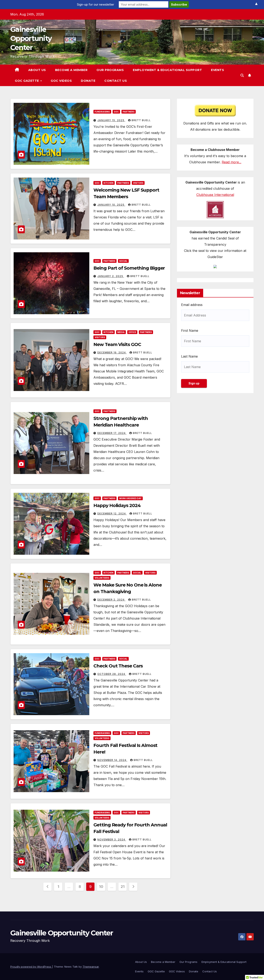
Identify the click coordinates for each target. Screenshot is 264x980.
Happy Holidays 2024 (116, 505)
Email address (192, 305)
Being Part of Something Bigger (129, 268)
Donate (88, 81)
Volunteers (102, 578)
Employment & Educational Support (167, 70)
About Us (37, 70)
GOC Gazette (27, 81)
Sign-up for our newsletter (95, 4)
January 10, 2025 (111, 204)
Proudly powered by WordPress (31, 966)
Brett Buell (141, 120)
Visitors (138, 183)
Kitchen (108, 183)
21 (122, 886)
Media (121, 332)
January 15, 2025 (111, 120)
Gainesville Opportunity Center (31, 38)
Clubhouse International (215, 195)
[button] (242, 75)
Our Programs (110, 70)
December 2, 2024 (111, 599)
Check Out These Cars (118, 666)
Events (217, 70)
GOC (116, 111)
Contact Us (115, 81)
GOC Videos (61, 81)
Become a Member (71, 70)
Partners (128, 111)
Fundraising (102, 111)
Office (132, 332)
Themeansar (90, 966)
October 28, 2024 (111, 673)
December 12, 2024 (112, 513)
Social (123, 261)
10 (101, 886)
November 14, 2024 (112, 760)
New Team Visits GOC (117, 344)
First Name (189, 330)
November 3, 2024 (111, 839)
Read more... (231, 162)
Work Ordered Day (130, 498)
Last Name (189, 356)
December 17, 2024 (111, 433)
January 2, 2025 (110, 276)
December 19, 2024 (112, 352)
